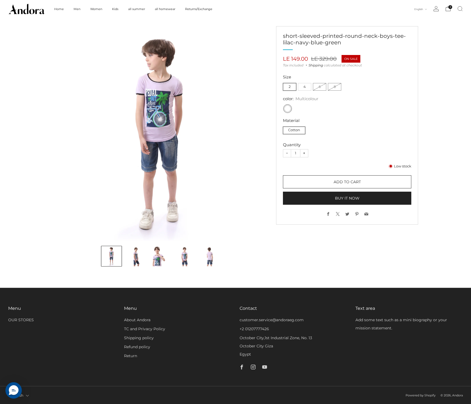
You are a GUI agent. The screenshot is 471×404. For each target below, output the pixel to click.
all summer (136, 9)
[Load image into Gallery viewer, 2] (136, 256)
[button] (13, 390)
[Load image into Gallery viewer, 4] (184, 256)
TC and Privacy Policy (144, 328)
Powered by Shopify (421, 395)
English (419, 9)
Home (59, 9)
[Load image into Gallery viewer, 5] (209, 256)
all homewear (165, 9)
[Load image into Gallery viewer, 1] (111, 256)
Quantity (292, 144)
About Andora (137, 319)
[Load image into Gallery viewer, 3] (160, 256)
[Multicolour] (288, 109)
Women (96, 9)
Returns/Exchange (198, 9)
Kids (115, 9)
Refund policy (137, 346)
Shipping (316, 65)
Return (130, 355)
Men (77, 9)
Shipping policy (139, 337)
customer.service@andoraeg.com (272, 319)
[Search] (460, 8)
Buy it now (347, 198)
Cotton (294, 130)
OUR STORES (21, 319)
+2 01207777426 (254, 328)
